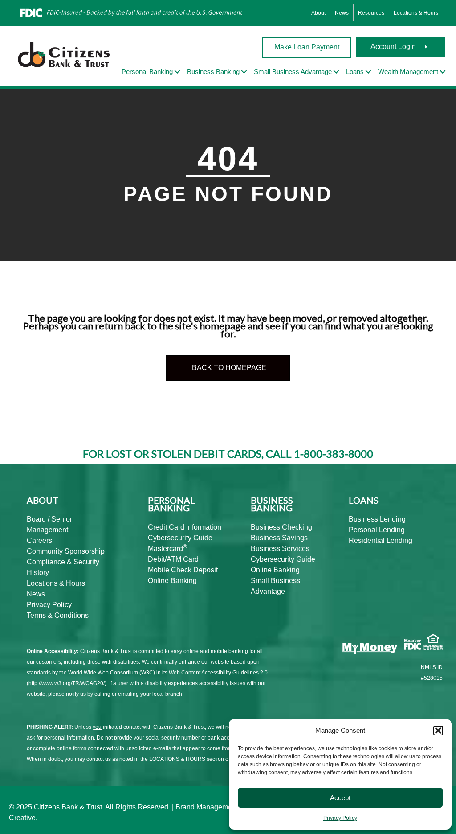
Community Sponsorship (66, 551)
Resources (371, 13)
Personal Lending (377, 530)
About (318, 13)
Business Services (280, 548)
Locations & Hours (416, 13)
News (342, 13)
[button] (438, 730)
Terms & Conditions (58, 615)
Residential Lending (380, 540)
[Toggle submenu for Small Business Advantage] (336, 72)
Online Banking (172, 580)
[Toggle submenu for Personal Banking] (177, 72)
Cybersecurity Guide (180, 538)
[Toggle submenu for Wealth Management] (442, 72)
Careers (39, 540)
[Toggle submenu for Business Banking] (244, 72)
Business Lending (377, 519)
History (38, 572)
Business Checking (281, 527)
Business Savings (279, 538)
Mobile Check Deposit (183, 570)
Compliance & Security (63, 562)
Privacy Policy (340, 818)
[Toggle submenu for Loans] (368, 72)
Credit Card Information (184, 527)
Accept (340, 797)
